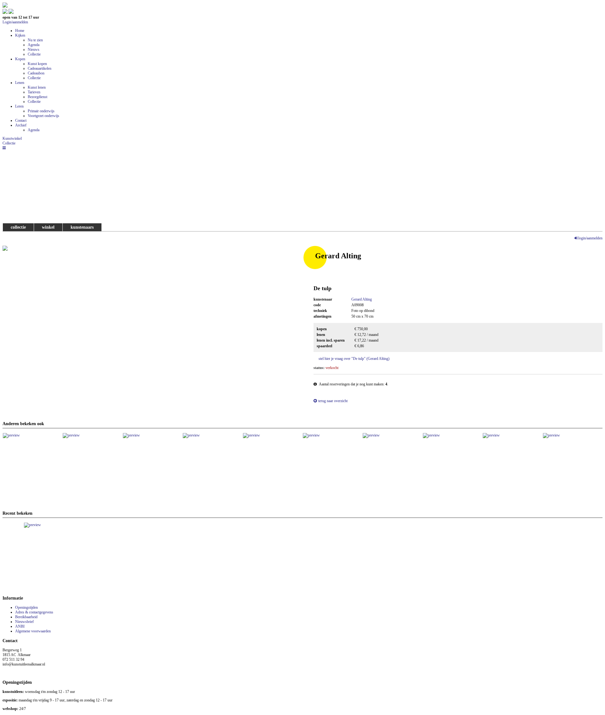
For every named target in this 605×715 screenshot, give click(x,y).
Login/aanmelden (15, 22)
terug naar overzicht (333, 401)
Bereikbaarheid (26, 617)
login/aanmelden (590, 238)
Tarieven (34, 92)
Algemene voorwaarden (33, 631)
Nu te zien (35, 40)
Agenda (33, 45)
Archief (20, 125)
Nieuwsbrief (24, 621)
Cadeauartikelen (39, 68)
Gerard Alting (361, 299)
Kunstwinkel (12, 138)
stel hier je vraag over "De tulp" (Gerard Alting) (354, 358)
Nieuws (33, 49)
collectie (18, 227)
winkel (48, 227)
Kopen (20, 59)
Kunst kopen (37, 64)
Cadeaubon (36, 73)
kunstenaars (82, 227)
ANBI (20, 626)
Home (19, 30)
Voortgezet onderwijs (43, 116)
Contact (20, 120)
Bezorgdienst (37, 97)
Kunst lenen (37, 87)
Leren (19, 106)
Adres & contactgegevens (34, 612)
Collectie (34, 54)
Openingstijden (26, 607)
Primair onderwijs (41, 111)
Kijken (20, 35)
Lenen (19, 82)
